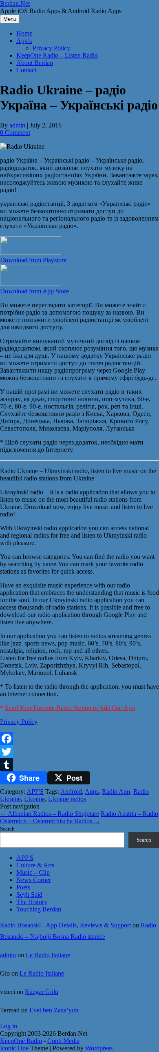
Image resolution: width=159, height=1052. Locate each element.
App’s (24, 40)
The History (31, 901)
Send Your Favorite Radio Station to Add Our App (70, 707)
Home (24, 33)
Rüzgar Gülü (41, 991)
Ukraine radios (67, 798)
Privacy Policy (51, 48)
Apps (92, 791)
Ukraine (34, 798)
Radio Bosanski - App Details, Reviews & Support (65, 925)
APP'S (35, 791)
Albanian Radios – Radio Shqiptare (49, 813)
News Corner (33, 879)
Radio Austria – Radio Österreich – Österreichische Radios (79, 817)
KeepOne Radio (21, 1040)
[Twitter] (79, 751)
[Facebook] (79, 738)
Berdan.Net (15, 3)
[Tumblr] (79, 764)
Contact (26, 70)
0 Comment (15, 132)
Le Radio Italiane (48, 954)
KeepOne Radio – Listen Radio (57, 55)
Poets (23, 887)
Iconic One (14, 1048)
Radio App (116, 791)
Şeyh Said (29, 894)
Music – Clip (33, 872)
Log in (8, 1026)
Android (71, 791)
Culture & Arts (35, 865)
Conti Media (63, 1040)
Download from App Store (34, 291)
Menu (9, 19)
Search (7, 829)
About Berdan (34, 62)
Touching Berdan (38, 909)
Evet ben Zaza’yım (53, 1010)
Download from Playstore (33, 260)
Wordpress (99, 1048)
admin (17, 125)
